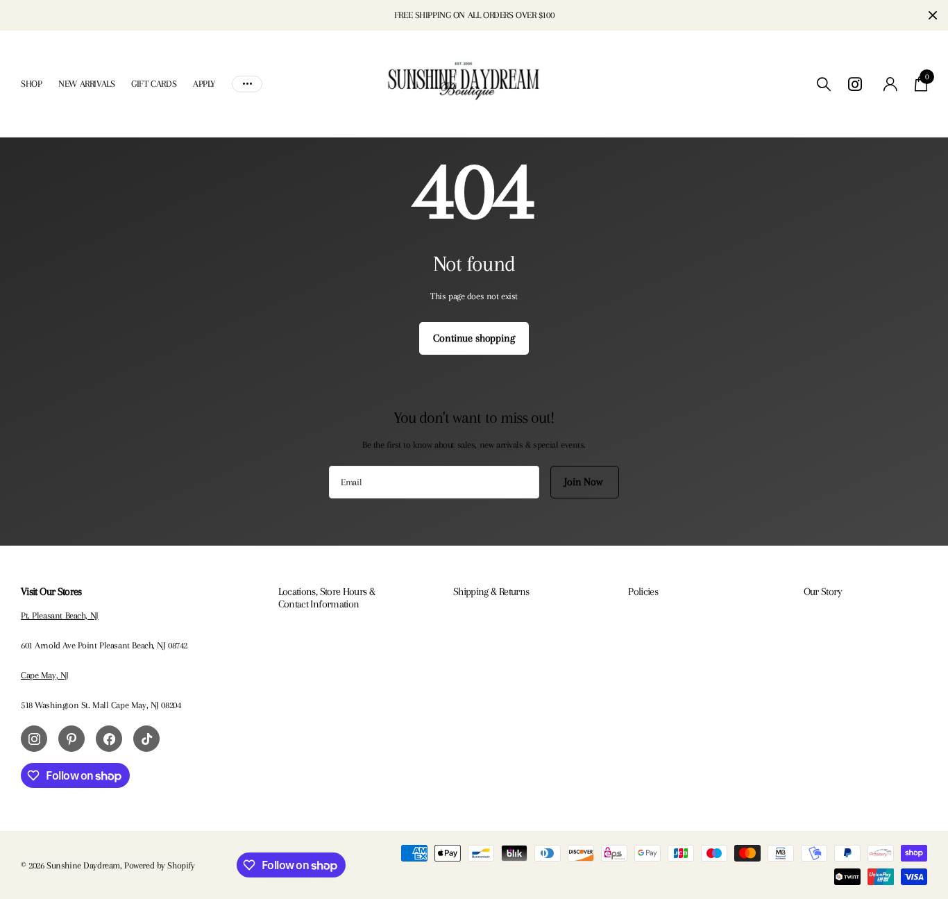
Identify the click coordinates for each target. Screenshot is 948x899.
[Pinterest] (71, 738)
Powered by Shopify (159, 865)
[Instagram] (34, 738)
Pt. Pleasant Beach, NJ (60, 615)
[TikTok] (146, 738)
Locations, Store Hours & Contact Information (326, 597)
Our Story (823, 591)
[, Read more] (857, 84)
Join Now (584, 482)
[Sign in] (890, 84)
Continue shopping (473, 338)
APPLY (204, 83)
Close (932, 15)
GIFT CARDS (153, 83)
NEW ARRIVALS (86, 83)
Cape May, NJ (45, 675)
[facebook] (109, 738)
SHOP (31, 83)
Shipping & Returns (491, 591)
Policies (643, 591)
